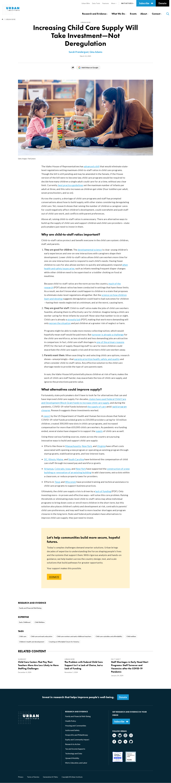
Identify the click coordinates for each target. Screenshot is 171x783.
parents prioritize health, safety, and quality (97, 359)
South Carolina (76, 459)
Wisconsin (70, 481)
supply (99, 431)
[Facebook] (114, 743)
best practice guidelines (70, 185)
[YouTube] (120, 743)
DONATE (54, 576)
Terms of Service (33, 777)
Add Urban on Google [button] (90, 68)
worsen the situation (60, 323)
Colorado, (60, 468)
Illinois (52, 459)
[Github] (131, 743)
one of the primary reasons (110, 342)
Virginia (101, 446)
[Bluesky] (120, 736)
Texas (57, 481)
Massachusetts (73, 446)
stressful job (73, 319)
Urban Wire (85, 22)
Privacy (20, 777)
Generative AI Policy (50, 777)
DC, (46, 459)
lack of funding (103, 491)
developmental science (90, 249)
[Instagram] (131, 736)
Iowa (67, 468)
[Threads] (125, 736)
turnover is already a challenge (108, 334)
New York (87, 446)
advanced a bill (91, 166)
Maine (60, 459)
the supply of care (96, 406)
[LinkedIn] (114, 736)
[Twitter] (125, 743)
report (46, 416)
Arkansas (49, 468)
